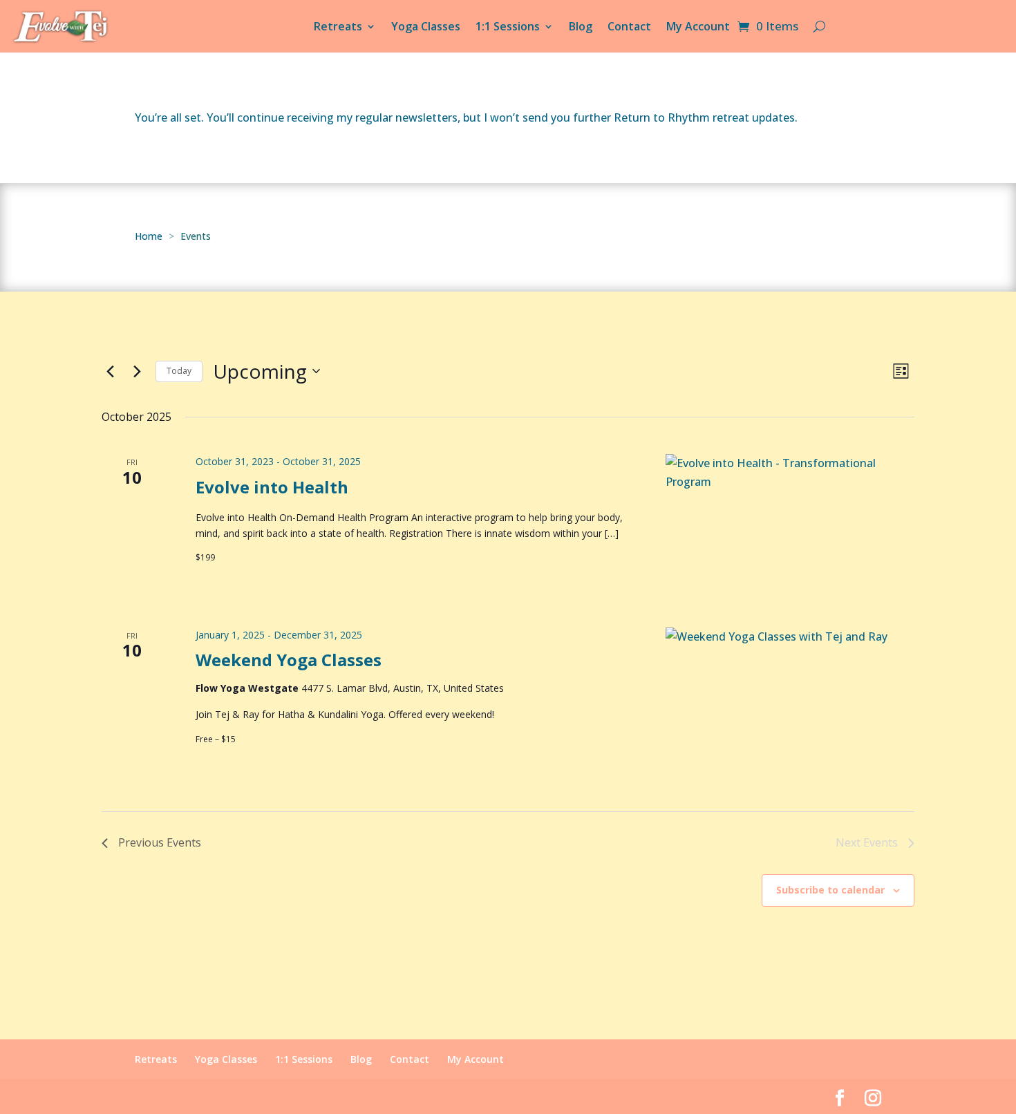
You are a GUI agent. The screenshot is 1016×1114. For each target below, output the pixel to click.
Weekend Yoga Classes (289, 659)
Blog (580, 26)
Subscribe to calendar (830, 889)
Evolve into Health (272, 486)
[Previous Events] (110, 371)
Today (179, 371)
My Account (698, 26)
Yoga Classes (425, 26)
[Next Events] (137, 371)
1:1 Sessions (508, 26)
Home (148, 236)
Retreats (338, 26)
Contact (629, 26)
